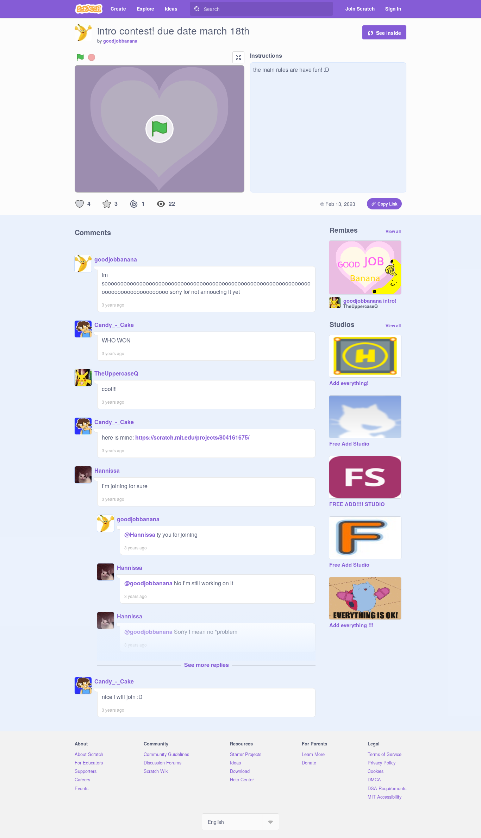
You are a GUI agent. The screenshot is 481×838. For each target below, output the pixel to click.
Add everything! (349, 383)
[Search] (197, 9)
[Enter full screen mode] (238, 57)
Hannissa (107, 470)
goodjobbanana (120, 41)
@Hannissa (139, 534)
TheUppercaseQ (116, 373)
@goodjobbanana (148, 583)
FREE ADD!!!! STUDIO (357, 504)
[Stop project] (91, 57)
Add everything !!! (351, 625)
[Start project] (80, 57)
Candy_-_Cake (114, 325)
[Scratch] (89, 9)
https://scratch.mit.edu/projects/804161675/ (191, 437)
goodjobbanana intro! (369, 301)
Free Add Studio (349, 444)
